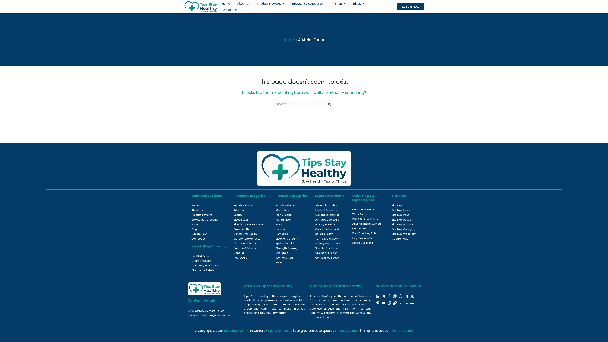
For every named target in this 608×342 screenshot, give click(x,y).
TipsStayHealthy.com (335, 296)
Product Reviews (269, 3)
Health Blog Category (209, 246)
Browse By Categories (307, 3)
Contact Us (229, 10)
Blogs (357, 3)
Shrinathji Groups (347, 331)
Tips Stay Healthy (236, 331)
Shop (338, 3)
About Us (243, 3)
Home (226, 3)
